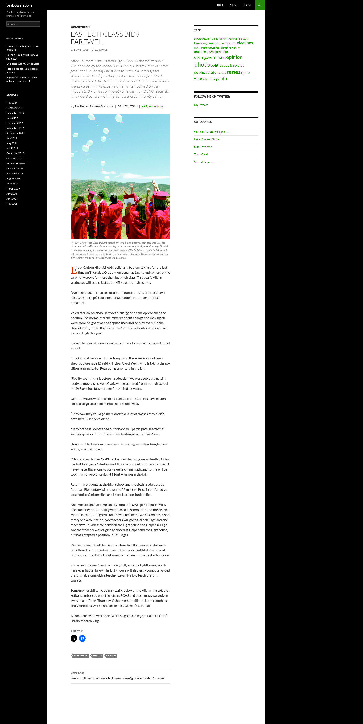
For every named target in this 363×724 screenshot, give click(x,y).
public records (234, 65)
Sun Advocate (80, 26)
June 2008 (12, 183)
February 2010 (14, 168)
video (198, 79)
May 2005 (11, 203)
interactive (225, 47)
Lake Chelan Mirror (207, 139)
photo (97, 655)
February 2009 (14, 173)
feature (211, 47)
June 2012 (12, 117)
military (236, 47)
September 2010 (15, 163)
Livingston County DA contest (22, 63)
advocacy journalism (204, 38)
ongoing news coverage (211, 51)
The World (201, 154)
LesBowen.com (19, 5)
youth (112, 655)
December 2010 (15, 153)
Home (220, 5)
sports (245, 72)
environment (200, 47)
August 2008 (13, 178)
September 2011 (15, 133)
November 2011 (15, 128)
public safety (205, 72)
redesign (221, 73)
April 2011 (12, 148)
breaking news (204, 43)
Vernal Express (203, 162)
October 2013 (14, 107)
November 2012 (15, 112)
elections (245, 42)
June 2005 (12, 198)
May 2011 (11, 143)
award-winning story (237, 38)
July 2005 (11, 193)
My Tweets (201, 104)
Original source (152, 106)
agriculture (221, 38)
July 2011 (11, 138)
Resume (247, 5)
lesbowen (101, 49)
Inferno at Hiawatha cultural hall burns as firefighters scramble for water (118, 676)
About (233, 5)
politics (216, 65)
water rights (209, 79)
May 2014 (11, 102)
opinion (234, 57)
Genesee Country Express (210, 131)
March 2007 (13, 188)
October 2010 (14, 158)
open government (210, 57)
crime (218, 43)
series (233, 71)
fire (217, 47)
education (80, 655)
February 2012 (14, 123)
